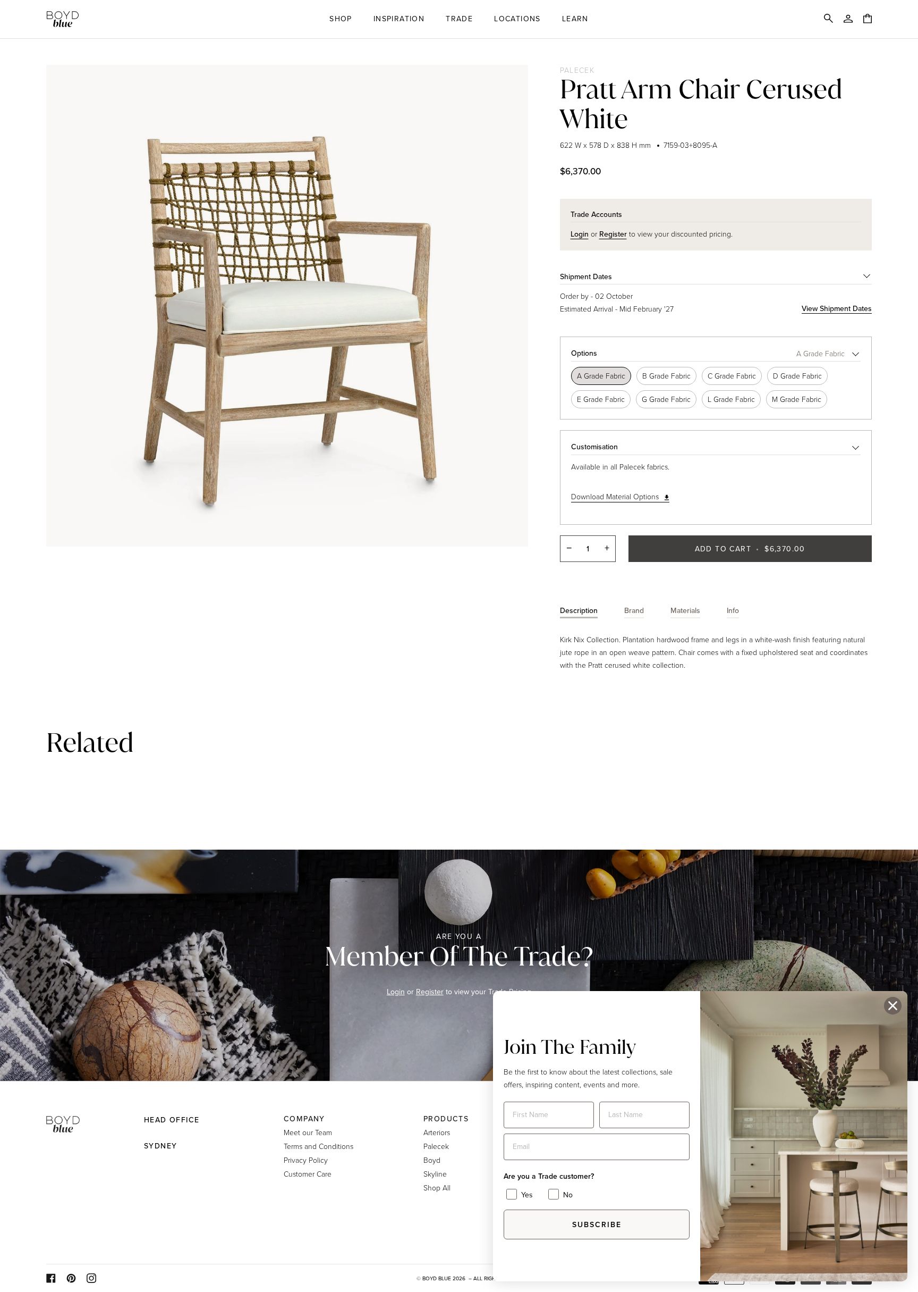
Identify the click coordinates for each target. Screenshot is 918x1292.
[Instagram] (91, 1278)
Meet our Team (308, 1132)
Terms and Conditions (318, 1146)
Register (430, 991)
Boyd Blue (436, 1278)
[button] (341, 19)
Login (396, 991)
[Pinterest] (71, 1278)
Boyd (431, 1160)
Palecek (577, 70)
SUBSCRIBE (597, 1224)
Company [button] (304, 1119)
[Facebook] (51, 1278)
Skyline (435, 1174)
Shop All (436, 1187)
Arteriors (436, 1132)
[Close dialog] (892, 1005)
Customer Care (308, 1174)
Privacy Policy (306, 1160)
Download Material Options (615, 496)
